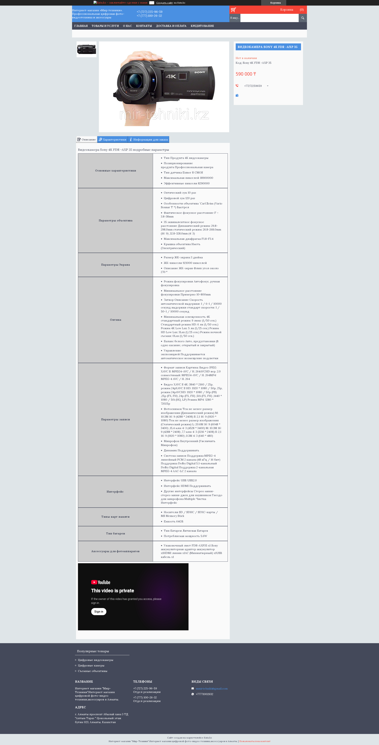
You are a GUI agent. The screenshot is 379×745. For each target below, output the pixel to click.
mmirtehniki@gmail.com (212, 688)
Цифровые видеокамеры (95, 660)
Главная (81, 26)
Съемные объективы (92, 671)
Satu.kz (208, 737)
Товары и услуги (105, 26)
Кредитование (202, 26)
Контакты (144, 26)
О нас (127, 26)
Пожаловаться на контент (255, 741)
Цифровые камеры (91, 665)
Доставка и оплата (171, 26)
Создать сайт (164, 2)
